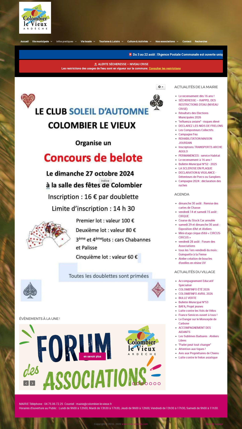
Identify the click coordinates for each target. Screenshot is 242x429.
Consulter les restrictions (165, 68)
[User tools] (161, 87)
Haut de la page (214, 424)
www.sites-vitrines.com (135, 424)
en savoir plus (92, 356)
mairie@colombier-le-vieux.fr (94, 404)
